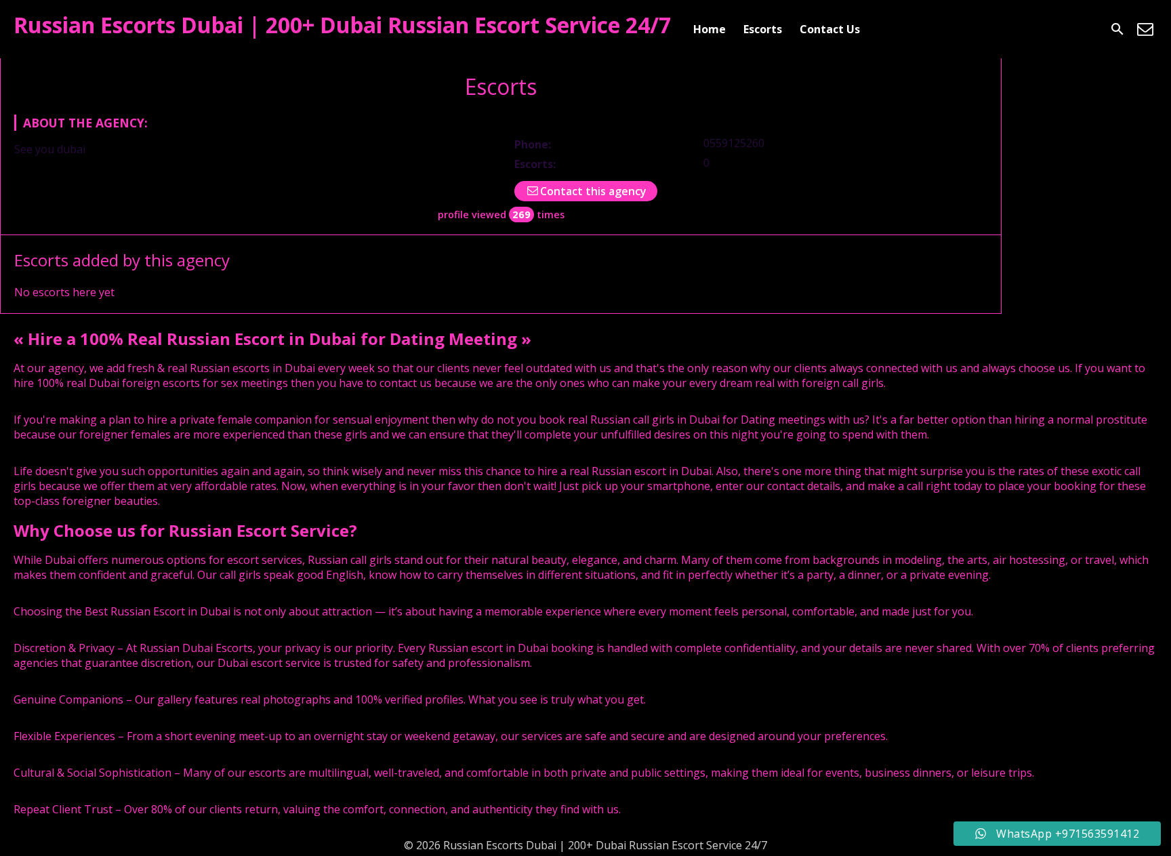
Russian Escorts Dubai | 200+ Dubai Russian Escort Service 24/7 (342, 24)
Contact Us (830, 29)
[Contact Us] (1145, 29)
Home (709, 29)
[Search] (1117, 29)
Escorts (762, 29)
